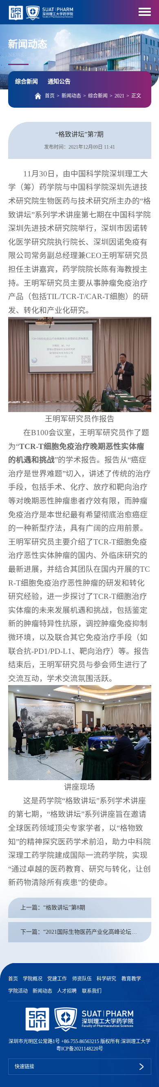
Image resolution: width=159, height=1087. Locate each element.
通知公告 (59, 81)
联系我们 (92, 991)
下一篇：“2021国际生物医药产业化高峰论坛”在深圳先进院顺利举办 (85, 932)
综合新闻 (26, 81)
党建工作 (57, 979)
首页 (50, 96)
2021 (119, 96)
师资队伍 (82, 979)
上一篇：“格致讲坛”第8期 (52, 908)
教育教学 (131, 979)
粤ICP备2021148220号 (79, 1049)
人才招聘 (67, 991)
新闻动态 (71, 96)
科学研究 (106, 979)
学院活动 (18, 991)
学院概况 (32, 979)
